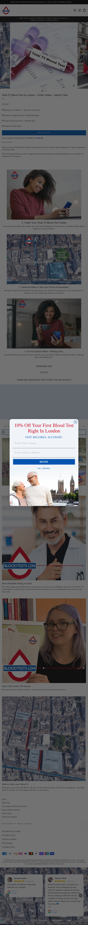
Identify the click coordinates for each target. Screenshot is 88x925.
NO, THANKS (44, 468)
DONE (44, 461)
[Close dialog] (75, 422)
